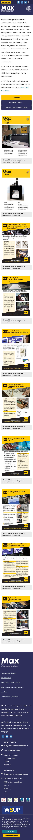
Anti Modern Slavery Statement (12, 687)
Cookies (4, 692)
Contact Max (6, 2)
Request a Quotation (16, 102)
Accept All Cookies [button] (11, 835)
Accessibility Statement (10, 697)
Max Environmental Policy (10, 682)
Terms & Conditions (8, 673)
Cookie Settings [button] (9, 831)
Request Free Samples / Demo (16, 107)
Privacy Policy (6, 678)
